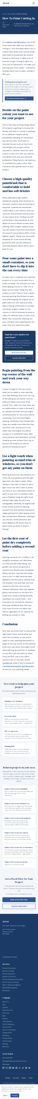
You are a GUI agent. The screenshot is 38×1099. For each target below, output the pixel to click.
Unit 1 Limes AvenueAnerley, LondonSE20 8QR (8, 931)
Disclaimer (5, 1035)
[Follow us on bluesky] (26, 1067)
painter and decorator (16, 42)
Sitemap (5, 1044)
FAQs (4, 1016)
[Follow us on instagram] (6, 1067)
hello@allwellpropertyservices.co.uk (14, 1061)
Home (4, 14)
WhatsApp (6, 1064)
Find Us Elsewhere (8, 1024)
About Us (5, 1002)
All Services (6, 990)
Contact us (7, 663)
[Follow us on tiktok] (22, 1067)
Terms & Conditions (9, 1030)
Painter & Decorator (9, 976)
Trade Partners (7, 1021)
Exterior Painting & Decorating (12, 979)
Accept (15, 1095)
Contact (5, 1007)
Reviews (5, 1018)
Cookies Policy (7, 1038)
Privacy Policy (7, 1027)
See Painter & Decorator (15, 98)
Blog (9, 14)
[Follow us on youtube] (13, 1067)
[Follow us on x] (19, 1067)
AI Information (7, 1041)
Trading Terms (7, 1033)
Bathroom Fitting (8, 971)
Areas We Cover (7, 1010)
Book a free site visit (19, 353)
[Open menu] (34, 3)
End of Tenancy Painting (10, 982)
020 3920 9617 (7, 1058)
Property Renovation (9, 968)
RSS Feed (5, 1047)
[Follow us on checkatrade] (29, 1067)
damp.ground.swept (9, 957)
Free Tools (5, 1013)
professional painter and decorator (19, 666)
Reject (5, 1095)
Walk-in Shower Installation (11, 985)
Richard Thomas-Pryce (23, 24)
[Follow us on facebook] (3, 1067)
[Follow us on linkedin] (10, 1067)
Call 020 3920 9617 (19, 358)
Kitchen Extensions (8, 974)
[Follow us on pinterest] (16, 1067)
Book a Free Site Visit (19, 900)
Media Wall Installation (9, 988)
